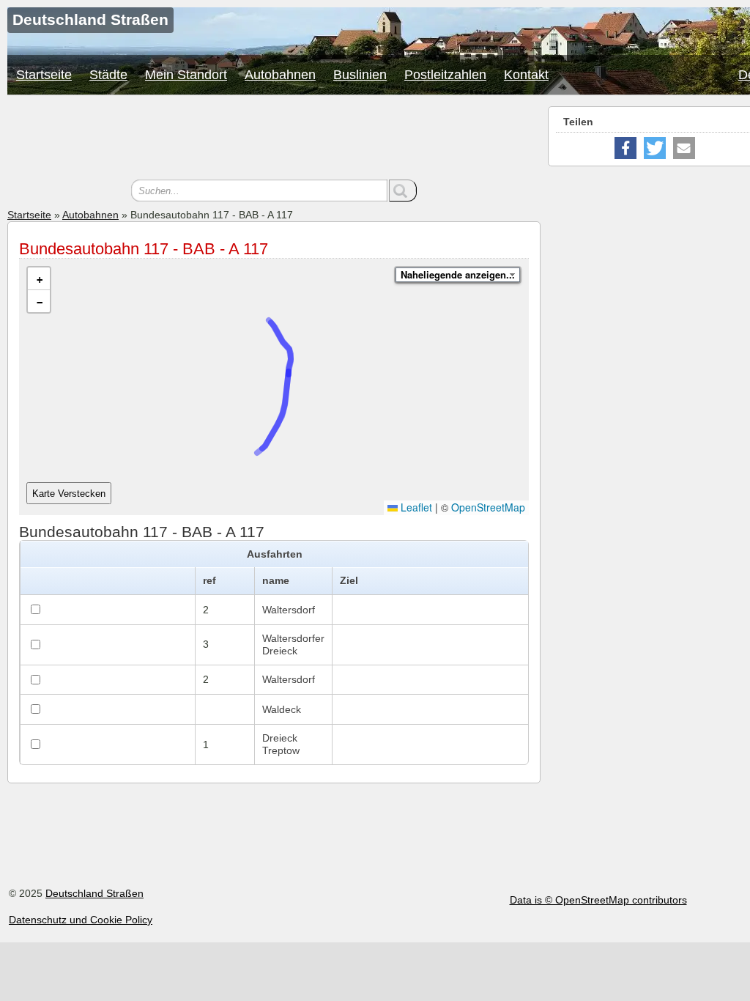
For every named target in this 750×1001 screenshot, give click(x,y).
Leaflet (415, 507)
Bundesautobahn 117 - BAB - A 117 (143, 249)
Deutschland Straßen (94, 893)
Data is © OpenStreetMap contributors (598, 900)
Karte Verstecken (68, 493)
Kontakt (526, 74)
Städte (108, 74)
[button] (39, 278)
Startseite (44, 74)
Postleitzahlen (445, 74)
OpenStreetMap (488, 507)
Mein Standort (186, 74)
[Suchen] (403, 191)
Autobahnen (280, 74)
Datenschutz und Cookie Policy (80, 920)
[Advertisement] (274, 139)
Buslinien (360, 74)
